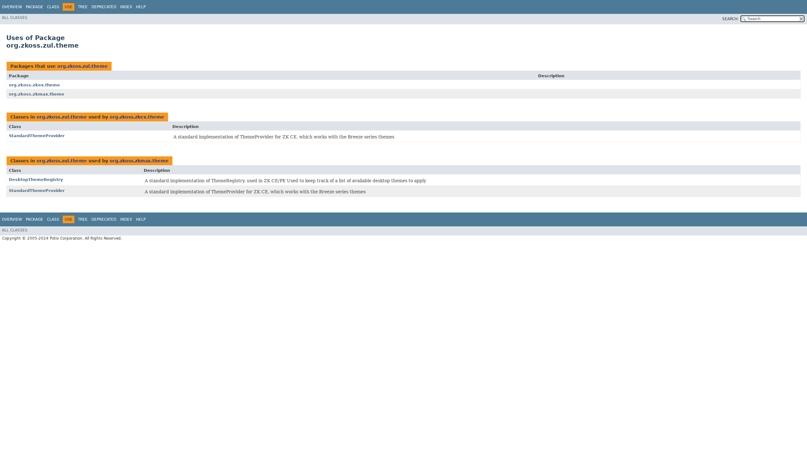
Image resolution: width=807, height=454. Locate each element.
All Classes (14, 17)
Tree (83, 7)
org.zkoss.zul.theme (82, 66)
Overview (12, 7)
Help (141, 7)
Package (34, 7)
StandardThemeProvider (37, 135)
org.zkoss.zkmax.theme (36, 94)
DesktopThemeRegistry (36, 179)
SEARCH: (730, 19)
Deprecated (103, 7)
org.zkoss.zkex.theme (34, 85)
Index (126, 7)
